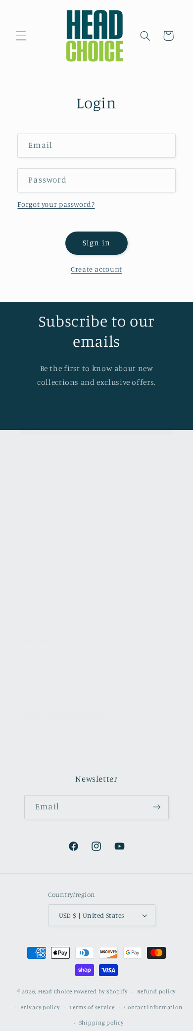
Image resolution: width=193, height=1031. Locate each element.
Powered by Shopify (101, 991)
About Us (35, 498)
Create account (96, 269)
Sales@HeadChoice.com (62, 713)
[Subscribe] (161, 422)
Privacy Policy (44, 567)
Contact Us (38, 521)
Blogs (29, 591)
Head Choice (55, 991)
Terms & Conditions (53, 544)
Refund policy (156, 991)
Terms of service (92, 1007)
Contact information (153, 1007)
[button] (20, 35)
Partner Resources (51, 614)
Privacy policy (39, 1007)
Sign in (96, 242)
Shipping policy (101, 1022)
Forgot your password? (56, 204)
